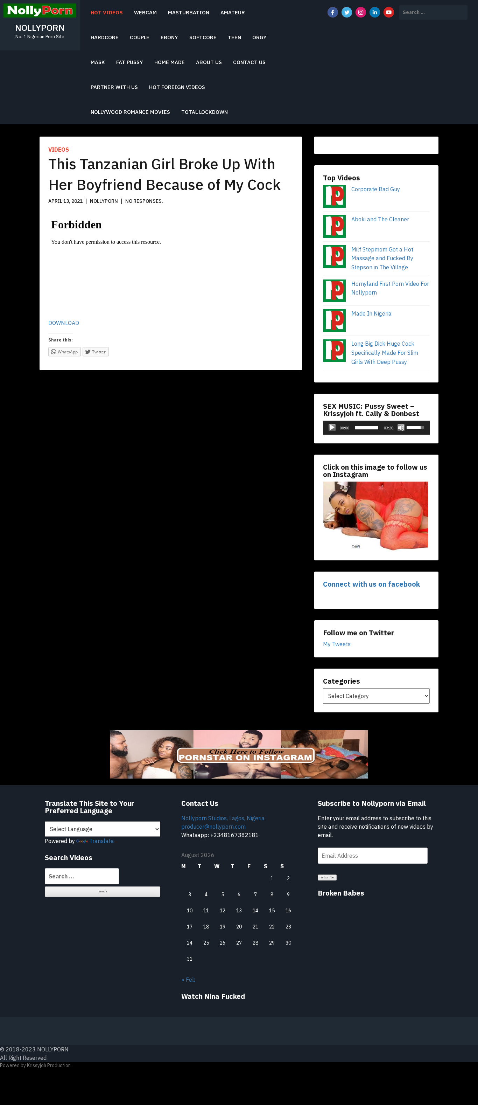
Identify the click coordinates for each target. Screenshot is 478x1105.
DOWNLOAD (63, 322)
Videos (58, 149)
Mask (98, 62)
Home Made (169, 62)
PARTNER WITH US (114, 87)
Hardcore (105, 37)
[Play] (332, 427)
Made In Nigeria (371, 313)
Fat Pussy (129, 62)
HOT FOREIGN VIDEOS (177, 87)
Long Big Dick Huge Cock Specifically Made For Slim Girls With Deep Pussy (384, 352)
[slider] (366, 427)
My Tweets (337, 644)
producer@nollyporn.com (213, 826)
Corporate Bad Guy (375, 189)
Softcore (203, 37)
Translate (101, 840)
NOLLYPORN (40, 27)
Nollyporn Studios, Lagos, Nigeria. (223, 818)
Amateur (232, 12)
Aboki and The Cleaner (380, 219)
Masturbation (188, 12)
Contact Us (249, 62)
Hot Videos (107, 12)
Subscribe (327, 877)
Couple (139, 37)
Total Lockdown (204, 112)
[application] (376, 428)
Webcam (145, 12)
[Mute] (401, 427)
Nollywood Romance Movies (130, 112)
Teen (234, 37)
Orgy (259, 37)
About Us (209, 62)
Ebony (169, 37)
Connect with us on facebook (371, 584)
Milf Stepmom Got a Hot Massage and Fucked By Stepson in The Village (382, 258)
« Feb (188, 979)
